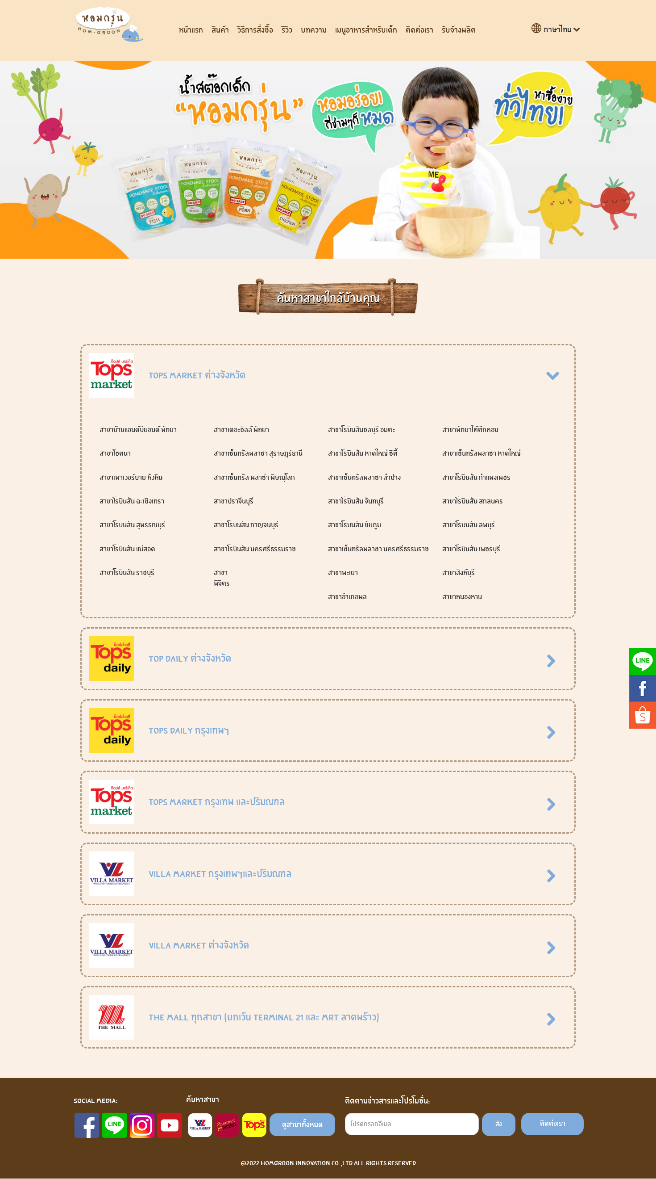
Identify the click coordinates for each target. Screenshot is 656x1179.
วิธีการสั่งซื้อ (255, 30)
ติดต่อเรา (419, 30)
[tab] (328, 376)
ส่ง (498, 1124)
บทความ (314, 30)
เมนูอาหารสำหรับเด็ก (366, 30)
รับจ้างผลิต (459, 30)
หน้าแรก (191, 30)
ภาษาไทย (558, 30)
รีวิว (287, 30)
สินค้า (220, 30)
